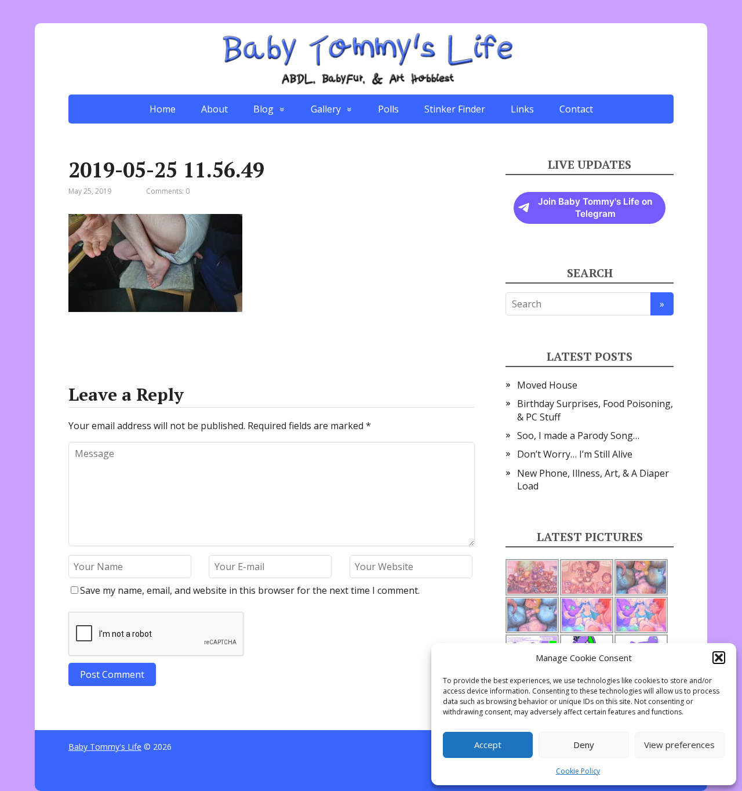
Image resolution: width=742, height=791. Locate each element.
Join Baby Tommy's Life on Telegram (595, 208)
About (214, 109)
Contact (576, 109)
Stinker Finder (454, 109)
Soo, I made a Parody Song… (578, 435)
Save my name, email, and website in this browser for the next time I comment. (250, 590)
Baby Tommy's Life (104, 746)
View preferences (679, 744)
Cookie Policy (578, 771)
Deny (583, 744)
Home (163, 109)
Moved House (547, 385)
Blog (263, 109)
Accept (487, 744)
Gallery (326, 109)
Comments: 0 (168, 191)
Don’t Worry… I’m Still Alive (574, 454)
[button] (719, 657)
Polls (388, 109)
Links (522, 109)
